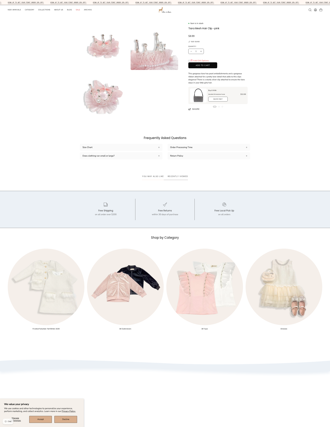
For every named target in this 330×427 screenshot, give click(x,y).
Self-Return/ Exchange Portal (190, 385)
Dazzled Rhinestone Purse (216, 94)
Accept (40, 419)
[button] (14, 10)
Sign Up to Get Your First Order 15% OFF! (39, 2)
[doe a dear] (165, 10)
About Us (137, 376)
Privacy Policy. (69, 411)
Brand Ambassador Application (148, 389)
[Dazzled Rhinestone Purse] (198, 95)
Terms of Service (141, 385)
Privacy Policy (139, 380)
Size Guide (181, 376)
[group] (165, 289)
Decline (65, 419)
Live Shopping (139, 394)
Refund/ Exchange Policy (188, 380)
